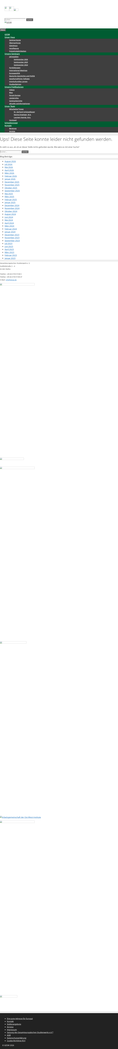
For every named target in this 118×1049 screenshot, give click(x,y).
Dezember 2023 (12, 234)
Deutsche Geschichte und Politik (22, 76)
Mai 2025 (9, 193)
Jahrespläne (13, 57)
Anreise (12, 131)
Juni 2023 (9, 246)
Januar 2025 (10, 202)
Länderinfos (14, 98)
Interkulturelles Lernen (18, 81)
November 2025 (12, 185)
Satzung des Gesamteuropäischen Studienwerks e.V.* (30, 1032)
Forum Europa (14, 95)
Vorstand (12, 120)
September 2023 (12, 240)
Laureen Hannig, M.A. (22, 117)
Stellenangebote (14, 1024)
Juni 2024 (9, 217)
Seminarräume (15, 40)
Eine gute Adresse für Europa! (20, 1018)
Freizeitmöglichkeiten (17, 51)
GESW (7, 34)
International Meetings (18, 70)
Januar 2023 (10, 258)
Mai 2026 (9, 167)
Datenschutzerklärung (16, 1038)
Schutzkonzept (11, 123)
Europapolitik (14, 73)
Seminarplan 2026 (21, 59)
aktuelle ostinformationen (19, 104)
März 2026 (9, 173)
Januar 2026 (10, 179)
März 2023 (9, 252)
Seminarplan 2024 (21, 65)
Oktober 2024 (11, 211)
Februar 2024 (11, 229)
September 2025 (12, 190)
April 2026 (9, 170)
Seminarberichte (15, 101)
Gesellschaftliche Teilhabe (19, 79)
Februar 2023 (11, 255)
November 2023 (12, 237)
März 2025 (9, 196)
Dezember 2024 (12, 205)
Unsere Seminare (12, 54)
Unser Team (10, 106)
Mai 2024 (9, 220)
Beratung (12, 128)
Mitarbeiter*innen (16, 109)
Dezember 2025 (12, 182)
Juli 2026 (8, 164)
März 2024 (9, 226)
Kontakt (8, 125)
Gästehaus (13, 46)
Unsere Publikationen (14, 87)
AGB (9, 1035)
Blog (11, 92)
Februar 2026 (11, 176)
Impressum (12, 1029)
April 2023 (9, 249)
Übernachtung (15, 43)
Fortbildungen (14, 68)
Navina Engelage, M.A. (22, 115)
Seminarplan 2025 (21, 62)
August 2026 (10, 161)
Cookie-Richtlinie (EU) (16, 1040)
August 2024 (10, 214)
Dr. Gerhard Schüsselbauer (24, 112)
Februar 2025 (11, 199)
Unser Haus (10, 37)
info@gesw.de (11, 280)
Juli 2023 (8, 243)
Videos (12, 90)
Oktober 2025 (11, 187)
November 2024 (12, 208)
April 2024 (9, 223)
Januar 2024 (10, 231)
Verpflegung (14, 48)
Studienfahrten (15, 84)
